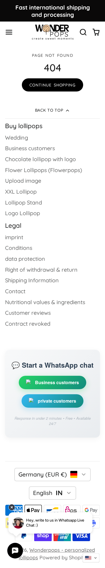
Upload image (23, 180)
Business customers (30, 148)
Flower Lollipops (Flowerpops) (43, 169)
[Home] (53, 32)
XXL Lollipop (21, 191)
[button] (91, 557)
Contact (15, 291)
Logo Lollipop (22, 213)
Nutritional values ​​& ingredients (45, 302)
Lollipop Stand (23, 202)
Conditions (18, 247)
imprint (14, 237)
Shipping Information (32, 280)
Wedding (16, 137)
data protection (25, 258)
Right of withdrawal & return (41, 269)
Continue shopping (52, 85)
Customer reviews (28, 312)
